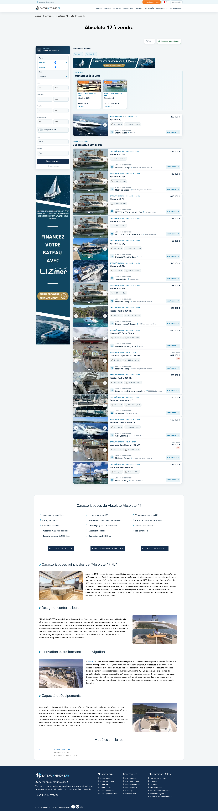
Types (41, 58)
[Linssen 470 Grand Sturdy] (90, 338)
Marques (47, 62)
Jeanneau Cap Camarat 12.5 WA (125, 355)
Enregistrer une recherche (170, 41)
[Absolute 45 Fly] (90, 271)
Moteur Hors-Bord (132, 784)
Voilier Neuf (105, 784)
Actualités (149, 8)
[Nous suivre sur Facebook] (73, 807)
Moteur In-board (131, 787)
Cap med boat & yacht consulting (130, 391)
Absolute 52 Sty (117, 244)
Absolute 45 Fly (117, 266)
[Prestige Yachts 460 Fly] (90, 316)
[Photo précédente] (76, 125)
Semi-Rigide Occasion (109, 794)
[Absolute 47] (90, 125)
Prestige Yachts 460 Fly (121, 311)
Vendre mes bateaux (48, 795)
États (40, 72)
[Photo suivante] (105, 125)
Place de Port (130, 794)
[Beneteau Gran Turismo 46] (90, 428)
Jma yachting (121, 279)
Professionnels (176, 8)
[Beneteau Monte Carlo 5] (90, 405)
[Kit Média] (81, 807)
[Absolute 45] (115, 86)
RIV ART (47, 807)
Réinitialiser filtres (53, 166)
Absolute (90, 661)
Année (39, 106)
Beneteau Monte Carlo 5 (121, 400)
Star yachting (121, 133)
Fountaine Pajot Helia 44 (121, 467)
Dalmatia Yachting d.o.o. (125, 257)
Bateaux (107, 8)
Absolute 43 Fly (117, 154)
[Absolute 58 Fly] (89, 86)
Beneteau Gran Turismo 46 (122, 422)
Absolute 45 (109, 98)
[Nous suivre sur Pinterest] (77, 807)
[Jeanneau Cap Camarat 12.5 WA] (90, 361)
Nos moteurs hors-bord (156, 549)
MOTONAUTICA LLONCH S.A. (128, 212)
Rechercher (54, 161)
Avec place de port (50, 130)
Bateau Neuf (105, 778)
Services (139, 8)
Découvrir (81, 106)
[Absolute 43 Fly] (90, 160)
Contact (153, 781)
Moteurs (116, 8)
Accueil (99, 8)
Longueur (40, 94)
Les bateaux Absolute (62, 549)
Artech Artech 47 (62, 749)
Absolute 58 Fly (84, 98)
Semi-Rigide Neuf (107, 790)
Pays (38, 137)
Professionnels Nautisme (160, 790)
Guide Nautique (161, 8)
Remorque (129, 790)
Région (39, 148)
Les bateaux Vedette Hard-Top (108, 549)
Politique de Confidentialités (161, 797)
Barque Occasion (132, 781)
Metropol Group (122, 167)
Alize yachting (121, 436)
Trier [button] (149, 41)
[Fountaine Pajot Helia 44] (90, 473)
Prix (38, 83)
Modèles (47, 67)
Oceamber (119, 413)
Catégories (42, 77)
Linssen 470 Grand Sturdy (122, 333)
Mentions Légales (157, 794)
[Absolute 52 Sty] (90, 249)
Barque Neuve (130, 778)
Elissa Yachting (121, 480)
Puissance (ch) (41, 117)
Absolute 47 (115, 119)
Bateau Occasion (107, 781)
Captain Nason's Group (125, 324)
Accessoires (128, 8)
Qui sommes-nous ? (158, 778)
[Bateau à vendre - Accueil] (47, 8)
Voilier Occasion (106, 787)
